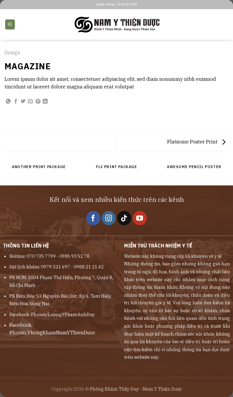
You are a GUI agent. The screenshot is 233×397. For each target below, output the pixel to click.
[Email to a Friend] (30, 101)
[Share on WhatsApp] (8, 101)
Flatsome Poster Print (193, 142)
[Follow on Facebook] (93, 218)
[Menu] (10, 24)
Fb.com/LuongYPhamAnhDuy (63, 314)
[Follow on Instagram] (109, 218)
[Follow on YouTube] (140, 218)
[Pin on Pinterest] (37, 101)
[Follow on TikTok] (124, 218)
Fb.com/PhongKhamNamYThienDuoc (52, 333)
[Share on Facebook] (15, 101)
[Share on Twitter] (23, 101)
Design (12, 53)
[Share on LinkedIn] (45, 101)
